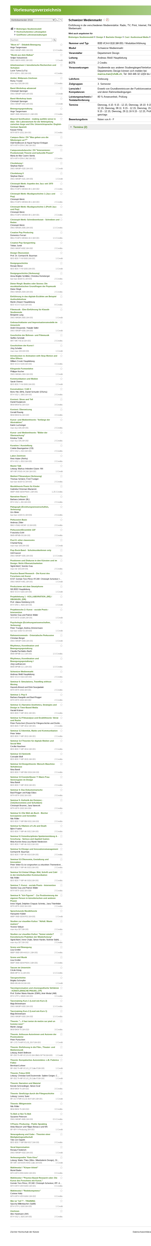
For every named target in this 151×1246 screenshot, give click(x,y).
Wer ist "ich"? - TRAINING (23, 1201)
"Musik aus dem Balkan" (22, 55)
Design (99, 37)
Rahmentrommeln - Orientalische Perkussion (32, 635)
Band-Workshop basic (21, 98)
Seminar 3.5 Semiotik (20, 754)
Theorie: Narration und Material (25, 1083)
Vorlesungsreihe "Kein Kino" (24, 1157)
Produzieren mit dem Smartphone (27, 586)
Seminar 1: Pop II (18, 695)
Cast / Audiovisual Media (137, 37)
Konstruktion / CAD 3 (20, 389)
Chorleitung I (17, 163)
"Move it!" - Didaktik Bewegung (25, 45)
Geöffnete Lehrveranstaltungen (31, 35)
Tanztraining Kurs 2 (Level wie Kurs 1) (29, 1011)
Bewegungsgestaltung (21, 109)
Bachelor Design (114, 37)
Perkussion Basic (19, 520)
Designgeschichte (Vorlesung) (25, 273)
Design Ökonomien (20, 253)
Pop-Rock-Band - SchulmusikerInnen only (31, 550)
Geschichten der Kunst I (22, 345)
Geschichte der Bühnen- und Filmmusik (30, 335)
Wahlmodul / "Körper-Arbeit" (24, 1167)
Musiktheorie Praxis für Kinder (25, 486)
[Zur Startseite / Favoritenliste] (12, 29)
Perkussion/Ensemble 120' (23, 530)
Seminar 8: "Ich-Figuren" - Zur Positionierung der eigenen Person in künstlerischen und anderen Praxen (34, 898)
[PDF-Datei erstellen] (107, 20)
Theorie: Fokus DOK (20, 1073)
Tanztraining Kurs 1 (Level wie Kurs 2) (29, 1001)
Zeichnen (15, 1211)
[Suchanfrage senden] (54, 40)
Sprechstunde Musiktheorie (24, 911)
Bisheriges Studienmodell (28, 29)
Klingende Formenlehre (22, 369)
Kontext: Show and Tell (22, 399)
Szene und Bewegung (21, 947)
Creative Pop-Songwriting (23, 243)
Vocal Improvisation (20, 1147)
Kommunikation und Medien (24, 379)
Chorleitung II (17, 173)
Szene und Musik (18, 957)
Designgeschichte (19, 263)
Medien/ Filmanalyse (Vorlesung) (26, 476)
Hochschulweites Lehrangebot (31, 32)
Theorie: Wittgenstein (21, 1103)
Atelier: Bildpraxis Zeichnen (24, 78)
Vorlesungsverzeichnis (37, 9)
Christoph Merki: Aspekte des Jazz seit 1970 (32, 183)
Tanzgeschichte (18, 978)
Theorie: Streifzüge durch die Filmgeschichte (32, 1093)
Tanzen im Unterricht (20, 967)
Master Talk (16, 466)
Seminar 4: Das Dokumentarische (26, 790)
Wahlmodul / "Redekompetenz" (25, 1191)
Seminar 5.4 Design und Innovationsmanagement (34, 849)
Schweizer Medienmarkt (22, 671)
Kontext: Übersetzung (21, 409)
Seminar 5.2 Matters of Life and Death (28, 826)
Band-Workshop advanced (23, 88)
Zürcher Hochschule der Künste (24, 1232)
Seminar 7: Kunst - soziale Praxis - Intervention (33, 885)
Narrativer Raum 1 (19, 496)
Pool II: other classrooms (23, 540)
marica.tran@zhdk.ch (110, 74)
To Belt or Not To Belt (21, 1114)
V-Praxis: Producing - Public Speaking (29, 1124)
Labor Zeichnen (18, 456)
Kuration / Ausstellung (21, 445)
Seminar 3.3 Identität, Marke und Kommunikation (34, 731)
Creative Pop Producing (22, 232)
